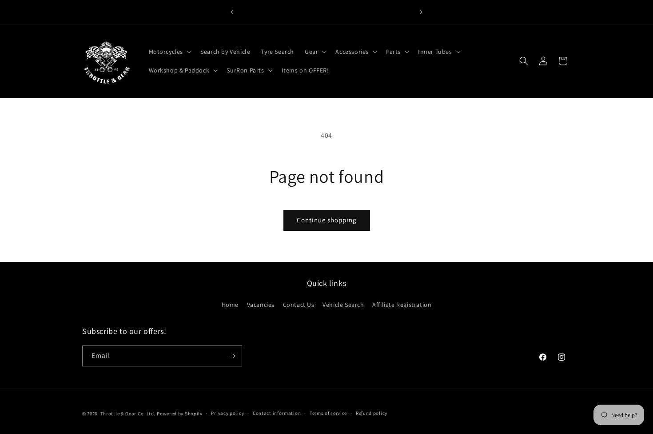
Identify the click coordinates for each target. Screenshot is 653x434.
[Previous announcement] (232, 12)
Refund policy (371, 413)
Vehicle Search (343, 305)
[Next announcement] (421, 12)
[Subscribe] (232, 356)
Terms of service (328, 413)
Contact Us (299, 305)
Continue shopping (327, 220)
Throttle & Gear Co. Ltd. (128, 413)
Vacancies (261, 305)
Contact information (277, 413)
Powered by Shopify (180, 413)
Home (230, 305)
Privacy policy (227, 413)
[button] (169, 51)
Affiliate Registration (401, 305)
